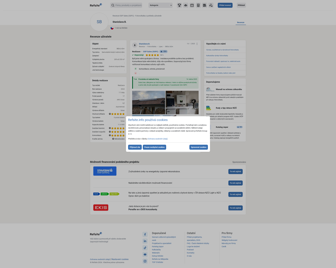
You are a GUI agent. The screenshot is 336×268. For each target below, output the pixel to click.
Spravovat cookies (198, 147)
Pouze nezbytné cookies (154, 147)
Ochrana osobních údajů (158, 139)
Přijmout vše (135, 147)
